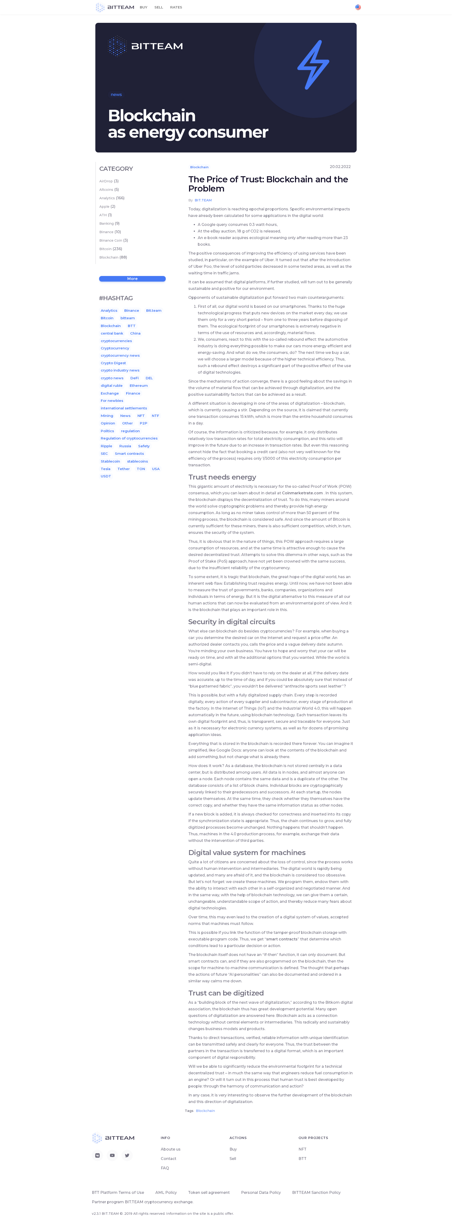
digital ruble (112, 385)
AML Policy (166, 1192)
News (125, 415)
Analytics (107, 198)
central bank (112, 333)
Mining (107, 415)
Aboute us (171, 1149)
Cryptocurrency (115, 348)
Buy (143, 7)
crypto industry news (120, 370)
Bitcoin (105, 249)
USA (156, 469)
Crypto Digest (113, 363)
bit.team (203, 200)
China (135, 333)
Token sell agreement (209, 1192)
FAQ (165, 1168)
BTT (132, 326)
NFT (141, 415)
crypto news (112, 378)
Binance (106, 232)
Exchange (110, 393)
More (132, 278)
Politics (107, 431)
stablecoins (137, 461)
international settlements (124, 408)
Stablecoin (110, 461)
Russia (125, 446)
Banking (106, 223)
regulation (130, 431)
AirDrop (106, 181)
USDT (106, 476)
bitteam (128, 318)
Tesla (105, 469)
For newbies (112, 400)
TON (141, 469)
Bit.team (153, 310)
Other (127, 423)
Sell (158, 7)
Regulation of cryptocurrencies (129, 438)
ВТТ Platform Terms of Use (118, 1192)
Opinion (108, 423)
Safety (144, 446)
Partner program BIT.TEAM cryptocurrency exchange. (142, 1202)
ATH (103, 215)
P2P (143, 423)
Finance (133, 393)
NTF (155, 415)
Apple (104, 206)
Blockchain (199, 167)
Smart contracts (129, 453)
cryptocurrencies (116, 341)
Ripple (106, 446)
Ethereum (139, 385)
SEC (104, 453)
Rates (176, 7)
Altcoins (106, 190)
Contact (168, 1158)
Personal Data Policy (261, 1192)
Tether (123, 469)
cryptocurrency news (120, 355)
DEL (149, 378)
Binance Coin (110, 240)
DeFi (134, 378)
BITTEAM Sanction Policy (316, 1192)
